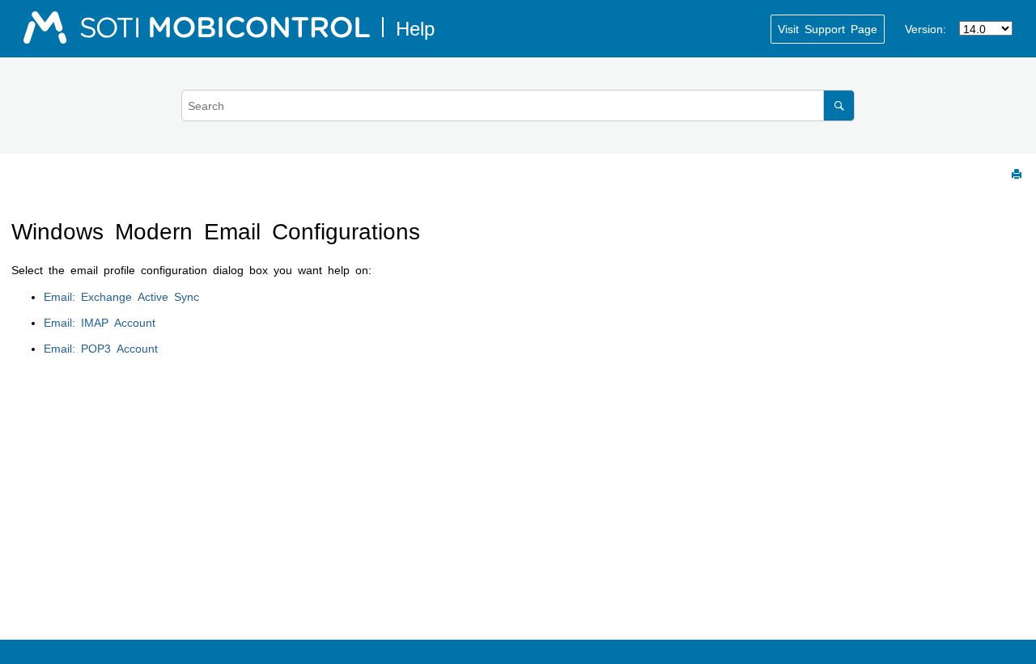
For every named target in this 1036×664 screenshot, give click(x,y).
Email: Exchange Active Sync (121, 296)
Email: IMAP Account (99, 322)
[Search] (839, 105)
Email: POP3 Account (101, 347)
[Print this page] (1018, 175)
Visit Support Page (827, 28)
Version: (925, 28)
